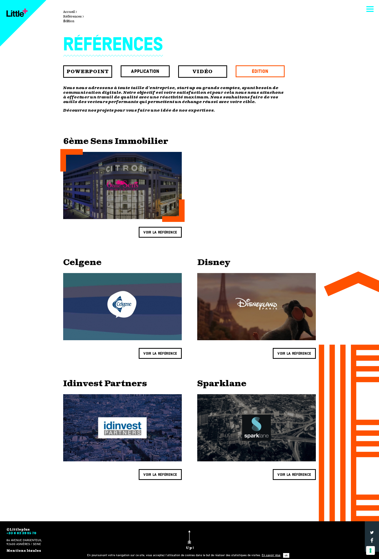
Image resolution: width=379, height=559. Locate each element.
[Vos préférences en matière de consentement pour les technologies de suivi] (370, 550)
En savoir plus (271, 555)
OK (286, 555)
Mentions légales (23, 551)
